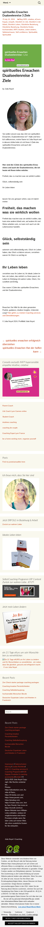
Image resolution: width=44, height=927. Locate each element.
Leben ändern (30, 30)
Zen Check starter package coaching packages (20, 682)
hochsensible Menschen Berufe (14, 694)
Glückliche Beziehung (29, 24)
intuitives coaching (9, 422)
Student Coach (8, 417)
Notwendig (7, 912)
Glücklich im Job (21, 22)
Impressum (9, 764)
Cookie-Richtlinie (18, 767)
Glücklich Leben (14, 24)
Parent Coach (8, 406)
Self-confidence (22, 32)
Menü (5, 3)
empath (11, 22)
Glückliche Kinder (26, 27)
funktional (18, 912)
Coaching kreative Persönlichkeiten (16, 686)
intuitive (21, 30)
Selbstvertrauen (8, 32)
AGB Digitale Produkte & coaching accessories (16, 774)
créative (31, 19)
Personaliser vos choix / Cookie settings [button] (23, 914)
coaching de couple (9, 428)
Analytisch (30, 912)
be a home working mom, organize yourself (19, 439)
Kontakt (18, 777)
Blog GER (23, 19)
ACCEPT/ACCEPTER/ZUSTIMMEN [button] (21, 923)
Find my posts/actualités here (13, 462)
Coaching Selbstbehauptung (13, 690)
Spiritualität (33, 32)
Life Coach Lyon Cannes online (14, 411)
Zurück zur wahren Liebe (12, 524)
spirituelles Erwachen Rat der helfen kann (22, 350)
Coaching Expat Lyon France (13, 433)
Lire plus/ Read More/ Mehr (29, 907)
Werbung (4, 915)
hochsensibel (7, 30)
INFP (15, 30)
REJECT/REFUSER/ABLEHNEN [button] (18, 918)
